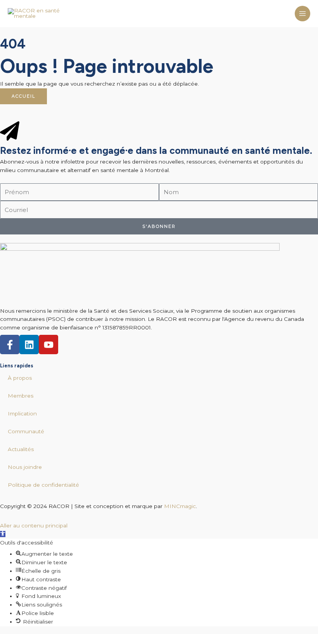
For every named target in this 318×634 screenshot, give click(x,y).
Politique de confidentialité (43, 485)
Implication (22, 413)
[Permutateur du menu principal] (303, 14)
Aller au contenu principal (33, 525)
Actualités (21, 449)
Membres (20, 396)
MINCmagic (180, 506)
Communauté (26, 431)
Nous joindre (25, 467)
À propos (20, 378)
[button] (2, 534)
